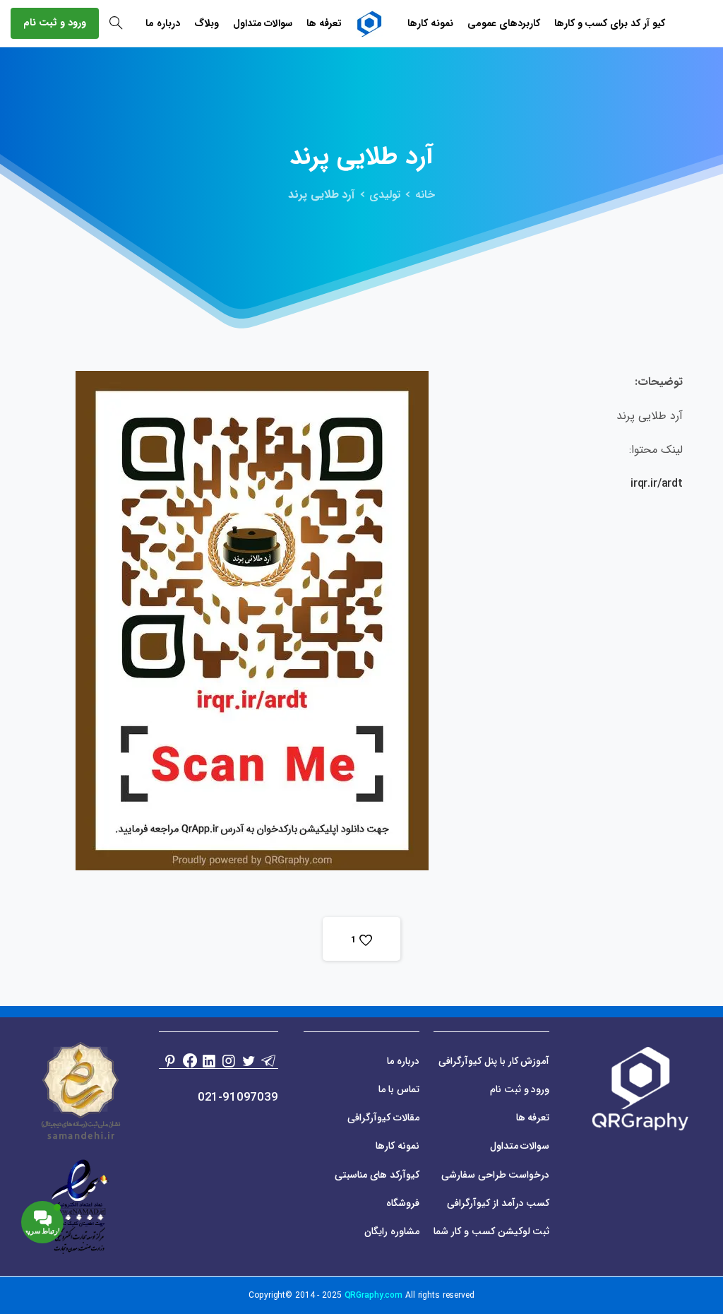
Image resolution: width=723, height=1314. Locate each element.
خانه (425, 194)
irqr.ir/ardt (657, 483)
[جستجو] (116, 23)
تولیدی (384, 194)
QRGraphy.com (374, 1295)
